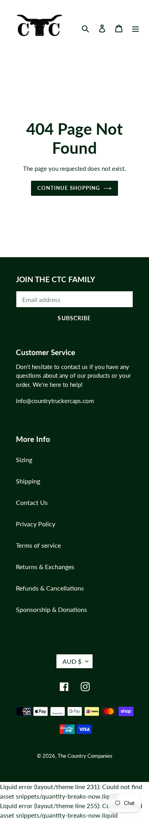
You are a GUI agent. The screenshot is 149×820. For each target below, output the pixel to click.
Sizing (24, 459)
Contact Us (32, 502)
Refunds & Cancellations (50, 588)
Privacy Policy (35, 524)
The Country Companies (85, 756)
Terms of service (38, 545)
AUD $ (71, 661)
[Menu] (135, 27)
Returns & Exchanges (45, 566)
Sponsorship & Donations (51, 609)
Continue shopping (68, 188)
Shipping (28, 481)
